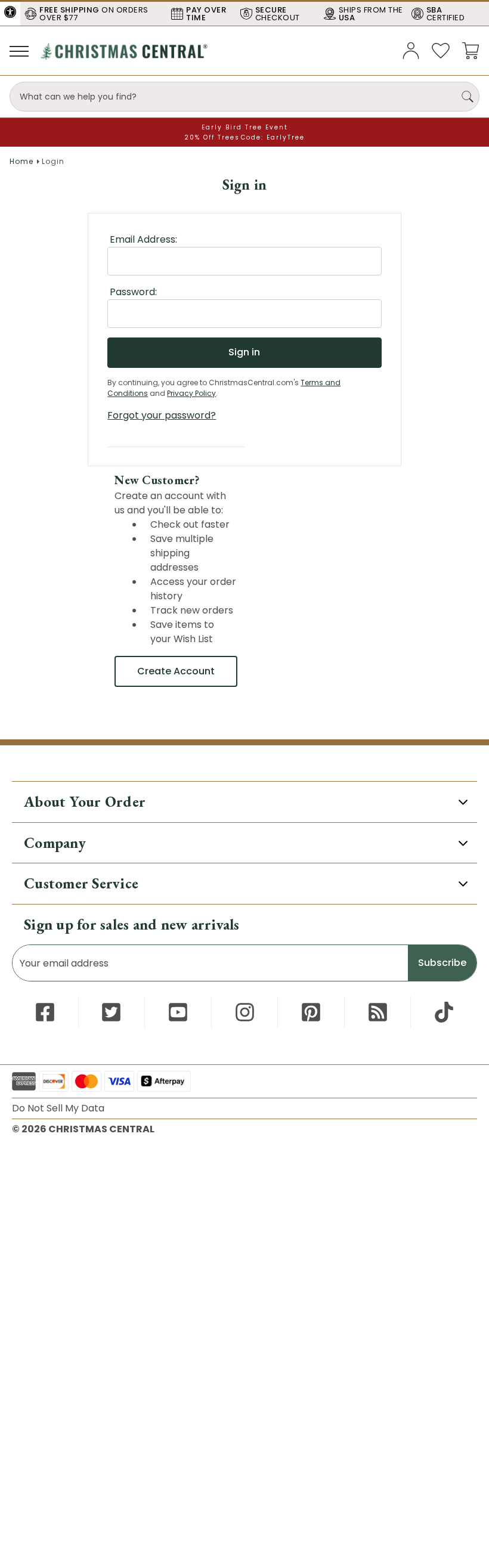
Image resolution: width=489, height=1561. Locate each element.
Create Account (176, 671)
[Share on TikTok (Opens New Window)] (444, 1012)
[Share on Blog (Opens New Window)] (377, 1012)
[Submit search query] (467, 96)
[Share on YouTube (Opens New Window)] (178, 1012)
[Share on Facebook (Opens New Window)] (45, 1012)
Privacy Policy (191, 393)
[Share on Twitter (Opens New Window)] (111, 1012)
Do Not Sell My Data (58, 1108)
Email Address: (143, 239)
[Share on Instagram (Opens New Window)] (244, 1012)
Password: (133, 292)
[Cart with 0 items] (470, 50)
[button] (10, 12)
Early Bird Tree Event (245, 127)
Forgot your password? (161, 415)
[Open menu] (19, 50)
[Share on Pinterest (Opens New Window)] (311, 1012)
